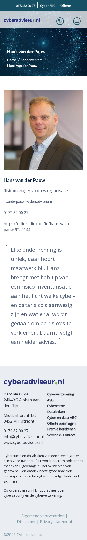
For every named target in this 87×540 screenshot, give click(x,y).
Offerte (65, 5)
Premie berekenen (61, 429)
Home (12, 60)
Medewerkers (32, 60)
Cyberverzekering (60, 394)
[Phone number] (60, 21)
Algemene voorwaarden (43, 515)
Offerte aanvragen (61, 423)
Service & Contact (61, 435)
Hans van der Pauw (22, 66)
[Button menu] (77, 21)
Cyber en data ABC (62, 417)
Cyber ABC (47, 5)
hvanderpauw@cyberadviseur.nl (28, 201)
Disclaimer (26, 521)
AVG (50, 400)
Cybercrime (56, 405)
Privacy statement (56, 521)
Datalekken (56, 411)
